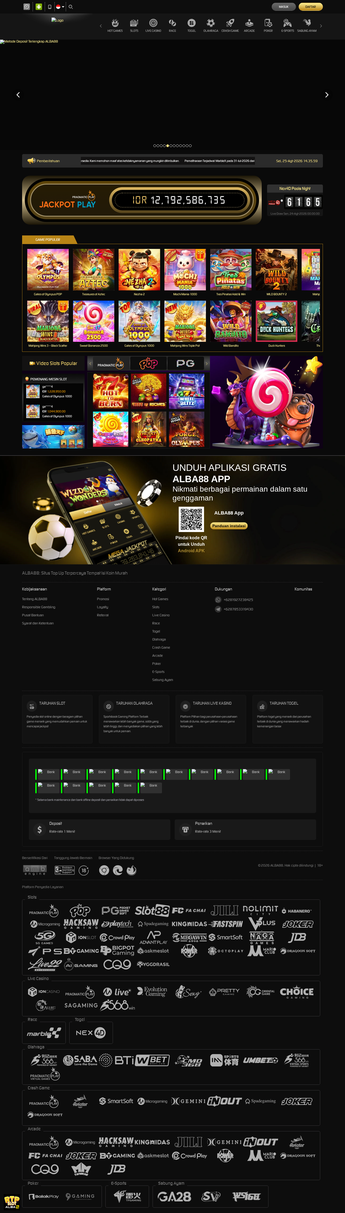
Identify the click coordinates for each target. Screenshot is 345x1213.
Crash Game (230, 31)
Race (172, 31)
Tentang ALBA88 (34, 599)
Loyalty (102, 607)
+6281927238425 (238, 599)
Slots (134, 31)
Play (86, 205)
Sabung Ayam (306, 31)
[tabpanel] (172, 95)
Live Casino (153, 31)
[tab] (111, 363)
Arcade (249, 31)
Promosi (103, 599)
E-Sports (287, 31)
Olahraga (210, 31)
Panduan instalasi (229, 526)
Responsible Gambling (38, 607)
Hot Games (115, 31)
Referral (103, 615)
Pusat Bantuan (33, 615)
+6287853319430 (238, 609)
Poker (268, 31)
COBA (114, 386)
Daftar (310, 7)
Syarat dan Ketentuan (38, 623)
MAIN (51, 269)
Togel (192, 31)
